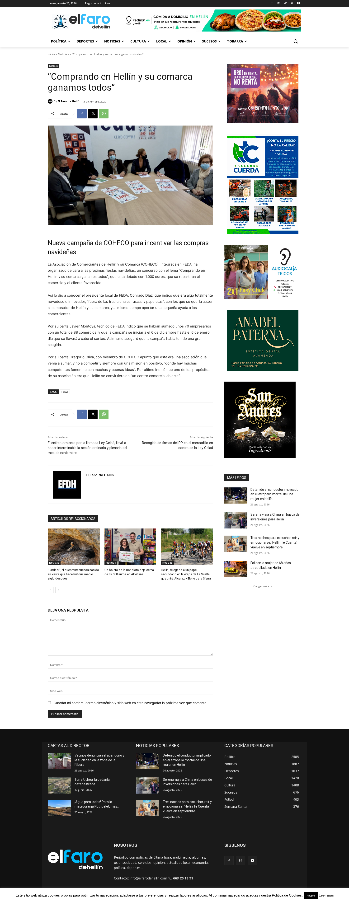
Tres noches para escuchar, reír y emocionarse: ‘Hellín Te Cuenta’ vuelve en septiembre (274, 542)
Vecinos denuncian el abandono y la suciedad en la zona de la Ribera (99, 759)
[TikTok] (285, 3)
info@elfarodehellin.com (148, 878)
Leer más (326, 895)
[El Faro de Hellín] (51, 101)
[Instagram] (279, 3)
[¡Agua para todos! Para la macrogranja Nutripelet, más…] (59, 808)
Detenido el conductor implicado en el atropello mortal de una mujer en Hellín (274, 494)
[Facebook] (272, 3)
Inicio (51, 54)
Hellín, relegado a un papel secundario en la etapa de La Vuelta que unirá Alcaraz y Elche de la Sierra (186, 574)
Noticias (63, 54)
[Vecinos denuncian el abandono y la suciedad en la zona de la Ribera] (59, 761)
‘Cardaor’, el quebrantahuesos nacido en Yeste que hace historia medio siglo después (73, 574)
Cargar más (261, 586)
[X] (292, 3)
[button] (295, 41)
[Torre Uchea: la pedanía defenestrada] (59, 785)
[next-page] (58, 590)
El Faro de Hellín (69, 101)
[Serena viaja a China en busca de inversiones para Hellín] (235, 520)
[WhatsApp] (103, 113)
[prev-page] (51, 590)
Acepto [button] (311, 895)
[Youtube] (298, 3)
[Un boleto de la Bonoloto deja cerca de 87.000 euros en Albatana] (130, 546)
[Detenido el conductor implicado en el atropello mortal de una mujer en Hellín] (235, 495)
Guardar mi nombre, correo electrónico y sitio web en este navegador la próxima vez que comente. (130, 703)
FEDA (64, 391)
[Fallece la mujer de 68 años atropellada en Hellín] (235, 569)
